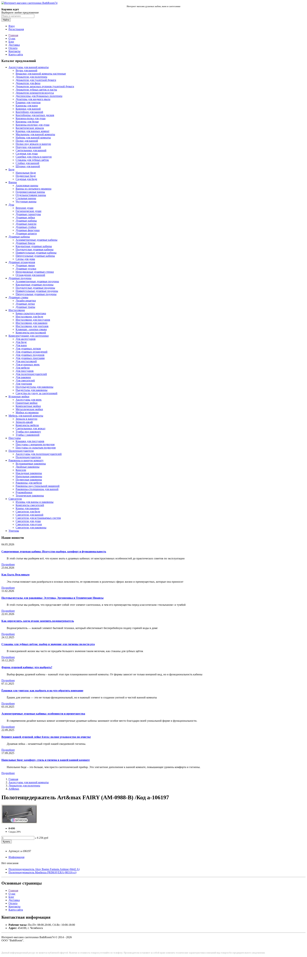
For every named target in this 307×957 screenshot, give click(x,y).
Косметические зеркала (30, 127)
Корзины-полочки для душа (32, 124)
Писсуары (15, 438)
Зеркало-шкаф (24, 422)
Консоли (21, 469)
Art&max (14, 788)
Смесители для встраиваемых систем (38, 517)
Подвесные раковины (29, 479)
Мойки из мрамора (27, 412)
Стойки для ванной (27, 163)
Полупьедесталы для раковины (34, 386)
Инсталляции (17, 310)
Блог (11, 41)
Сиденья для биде (26, 179)
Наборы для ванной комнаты (33, 137)
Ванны (13, 182)
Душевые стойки (26, 227)
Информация (16, 857)
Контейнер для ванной (29, 111)
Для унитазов (24, 383)
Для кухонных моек (28, 364)
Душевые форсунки (28, 230)
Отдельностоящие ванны (31, 195)
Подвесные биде (26, 175)
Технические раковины (30, 495)
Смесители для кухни (29, 524)
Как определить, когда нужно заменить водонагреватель (37, 620)
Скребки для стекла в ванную (34, 156)
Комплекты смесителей (30, 505)
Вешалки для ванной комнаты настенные (41, 73)
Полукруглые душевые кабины (34, 249)
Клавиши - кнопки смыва (31, 329)
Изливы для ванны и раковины (34, 501)
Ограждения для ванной (30, 274)
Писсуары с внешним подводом (35, 444)
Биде (11, 169)
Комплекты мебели (27, 425)
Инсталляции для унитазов (32, 326)
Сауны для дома (25, 259)
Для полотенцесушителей (31, 374)
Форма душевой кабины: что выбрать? (26, 667)
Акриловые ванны (27, 185)
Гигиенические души (28, 211)
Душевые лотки (25, 303)
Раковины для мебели (29, 482)
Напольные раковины (29, 476)
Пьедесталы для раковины (31, 390)
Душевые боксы (25, 243)
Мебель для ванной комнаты (26, 415)
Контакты (14, 51)
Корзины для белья (27, 121)
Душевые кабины (19, 236)
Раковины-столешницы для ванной (37, 489)
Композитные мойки (28, 406)
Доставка (14, 44)
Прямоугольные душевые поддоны (37, 290)
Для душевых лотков (28, 348)
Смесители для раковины (31, 527)
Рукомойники (24, 492)
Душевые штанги (26, 233)
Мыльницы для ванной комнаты (35, 134)
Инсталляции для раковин (31, 322)
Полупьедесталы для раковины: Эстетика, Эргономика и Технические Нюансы (52, 597)
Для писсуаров (25, 370)
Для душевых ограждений (31, 351)
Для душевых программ (30, 358)
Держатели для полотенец (31, 76)
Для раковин (23, 377)
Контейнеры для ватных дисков (35, 115)
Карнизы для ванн (27, 105)
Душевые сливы (18, 297)
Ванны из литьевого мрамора (33, 188)
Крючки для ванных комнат (32, 131)
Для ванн (21, 345)
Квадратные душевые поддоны (34, 284)
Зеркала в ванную (26, 418)
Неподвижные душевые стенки (35, 271)
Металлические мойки (29, 409)
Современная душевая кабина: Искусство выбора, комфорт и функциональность (53, 551)
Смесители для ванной (29, 514)
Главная (13, 35)
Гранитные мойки (26, 402)
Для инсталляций (26, 361)
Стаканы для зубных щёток (32, 159)
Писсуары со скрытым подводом (36, 447)
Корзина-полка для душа (30, 118)
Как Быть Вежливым (15, 574)
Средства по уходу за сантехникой (36, 393)
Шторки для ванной (28, 166)
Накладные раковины (29, 473)
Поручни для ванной (28, 147)
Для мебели (23, 367)
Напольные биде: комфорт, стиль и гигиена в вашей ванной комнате (45, 759)
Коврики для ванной (28, 108)
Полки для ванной (27, 140)
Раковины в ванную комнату (26, 460)
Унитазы (14, 530)
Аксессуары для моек (29, 399)
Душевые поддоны (20, 278)
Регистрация (16, 29)
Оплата (13, 48)
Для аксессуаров (26, 338)
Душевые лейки (25, 217)
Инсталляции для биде (29, 316)
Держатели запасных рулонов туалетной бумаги (45, 86)
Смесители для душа (28, 521)
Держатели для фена (28, 83)
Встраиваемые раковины (31, 463)
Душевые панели (26, 223)
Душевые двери (25, 265)
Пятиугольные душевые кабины (35, 255)
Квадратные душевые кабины (34, 246)
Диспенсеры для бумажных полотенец (39, 95)
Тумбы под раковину (28, 431)
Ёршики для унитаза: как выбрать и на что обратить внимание (42, 690)
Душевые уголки (26, 268)
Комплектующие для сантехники (29, 335)
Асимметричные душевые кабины (36, 239)
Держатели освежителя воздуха (35, 92)
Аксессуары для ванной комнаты (29, 67)
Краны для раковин (27, 508)
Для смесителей (25, 380)
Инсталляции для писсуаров (33, 319)
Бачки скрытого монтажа (31, 313)
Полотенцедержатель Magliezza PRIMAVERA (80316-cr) (42, 872)
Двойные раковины (27, 466)
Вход (12, 26)
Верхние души (24, 207)
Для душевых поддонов (30, 354)
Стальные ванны (26, 198)
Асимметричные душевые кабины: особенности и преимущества (43, 713)
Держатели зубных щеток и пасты (36, 89)
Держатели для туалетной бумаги (36, 80)
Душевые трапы (25, 306)
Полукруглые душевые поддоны (35, 287)
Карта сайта (16, 54)
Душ (11, 204)
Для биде (21, 342)
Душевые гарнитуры (28, 214)
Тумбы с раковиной (27, 434)
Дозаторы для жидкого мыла (33, 99)
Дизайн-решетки (26, 300)
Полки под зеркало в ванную (33, 143)
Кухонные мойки (19, 396)
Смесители (15, 498)
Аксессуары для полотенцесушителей (39, 454)
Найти (6, 19)
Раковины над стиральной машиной (38, 485)
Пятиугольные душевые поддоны (36, 294)
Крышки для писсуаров (30, 441)
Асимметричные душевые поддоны (37, 281)
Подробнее (8, 564)
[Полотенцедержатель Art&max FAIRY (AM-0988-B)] (19, 822)
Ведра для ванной (26, 70)
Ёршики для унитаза (28, 102)
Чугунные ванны (26, 201)
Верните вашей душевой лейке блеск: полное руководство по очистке (46, 736)
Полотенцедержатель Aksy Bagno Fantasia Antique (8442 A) (44, 869)
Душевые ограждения (22, 262)
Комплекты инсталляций (31, 332)
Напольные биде (26, 172)
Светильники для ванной (31, 150)
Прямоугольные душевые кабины (36, 252)
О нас (12, 38)
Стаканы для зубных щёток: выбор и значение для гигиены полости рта (48, 644)
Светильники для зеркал (30, 428)
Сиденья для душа (27, 153)
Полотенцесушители (21, 450)
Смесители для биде (28, 511)
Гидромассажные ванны (30, 191)
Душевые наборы (26, 220)
